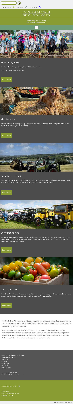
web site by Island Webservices (63, 402)
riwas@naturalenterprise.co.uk (14, 375)
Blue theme (34, 7)
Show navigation (36, 27)
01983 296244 (13, 373)
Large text (20, 7)
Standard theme (6, 7)
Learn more (6, 79)
